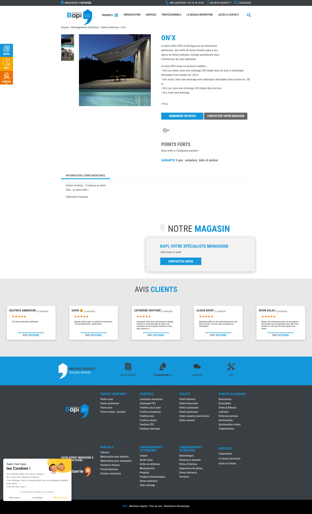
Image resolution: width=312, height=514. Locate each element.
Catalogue (245, 2)
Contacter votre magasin (225, 116)
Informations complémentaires (85, 175)
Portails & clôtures (110, 465)
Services (151, 14)
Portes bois (106, 407)
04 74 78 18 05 (196, 2)
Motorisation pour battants (114, 456)
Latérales (223, 411)
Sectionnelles (226, 420)
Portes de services (228, 416)
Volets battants (187, 399)
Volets (184, 394)
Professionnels (171, 14)
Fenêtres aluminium (150, 411)
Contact (6, 83)
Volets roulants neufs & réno (194, 416)
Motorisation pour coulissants (116, 460)
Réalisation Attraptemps (176, 506)
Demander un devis (182, 116)
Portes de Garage (232, 394)
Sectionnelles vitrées (229, 424)
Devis (6, 54)
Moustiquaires (147, 468)
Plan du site (156, 506)
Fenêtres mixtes (148, 420)
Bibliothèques (186, 455)
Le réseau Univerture (200, 14)
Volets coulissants (188, 407)
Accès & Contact (228, 14)
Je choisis (37, 497)
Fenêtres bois (147, 416)
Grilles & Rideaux (227, 407)
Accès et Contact (227, 463)
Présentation (132, 14)
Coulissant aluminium (151, 399)
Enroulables (225, 403)
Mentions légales (139, 506)
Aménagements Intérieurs (190, 448)
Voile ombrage (147, 485)
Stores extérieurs (110, 27)
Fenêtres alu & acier (150, 407)
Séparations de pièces (190, 468)
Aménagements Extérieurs (85, 27)
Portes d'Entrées (113, 394)
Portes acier (106, 399)
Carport (144, 455)
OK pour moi (60, 497)
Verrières (184, 476)
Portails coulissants (110, 473)
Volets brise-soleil (188, 403)
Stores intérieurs (188, 472)
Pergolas (144, 472)
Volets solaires (187, 420)
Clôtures (104, 452)
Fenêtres (147, 394)
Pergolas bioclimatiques (152, 476)
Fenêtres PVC (147, 424)
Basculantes (225, 399)
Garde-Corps (146, 459)
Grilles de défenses (150, 464)
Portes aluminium (109, 403)
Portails (107, 447)
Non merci (14, 497)
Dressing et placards (190, 459)
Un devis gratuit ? (220, 2)
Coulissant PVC (148, 403)
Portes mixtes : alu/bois (112, 411)
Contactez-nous (180, 261)
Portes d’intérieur (188, 464)
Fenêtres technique (150, 428)
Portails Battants (109, 469)
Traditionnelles (226, 428)
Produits (107, 15)
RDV (6, 67)
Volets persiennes (188, 411)
